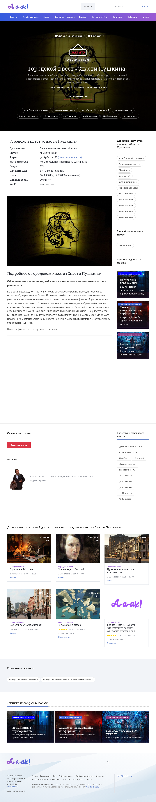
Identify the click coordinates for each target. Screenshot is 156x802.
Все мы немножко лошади (26, 624)
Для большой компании (36, 110)
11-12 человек (110, 116)
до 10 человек (90, 116)
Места (146, 17)
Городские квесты (28, 116)
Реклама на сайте (48, 776)
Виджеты (100, 776)
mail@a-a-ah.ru (92, 787)
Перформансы (30, 17)
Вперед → (14, 633)
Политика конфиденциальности (77, 779)
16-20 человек (51, 116)
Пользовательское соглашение (46, 779)
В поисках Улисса (69, 624)
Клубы (82, 17)
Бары (46, 17)
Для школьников (123, 110)
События (132, 17)
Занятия (117, 17)
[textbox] (64, 4)
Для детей (103, 110)
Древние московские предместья (120, 571)
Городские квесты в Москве (23, 679)
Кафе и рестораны (64, 17)
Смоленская (125, 245)
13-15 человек (129, 116)
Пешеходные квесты (65, 110)
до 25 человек (70, 116)
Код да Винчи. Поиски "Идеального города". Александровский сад (121, 628)
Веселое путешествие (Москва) (90, 87)
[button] (109, 198)
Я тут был (96, 35)
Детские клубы (100, 17)
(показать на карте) (70, 157)
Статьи (35, 776)
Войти (145, 6)
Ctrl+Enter (12, 786)
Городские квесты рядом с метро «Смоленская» (68, 679)
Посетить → (64, 637)
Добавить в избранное (70, 35)
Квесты (14, 17)
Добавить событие (84, 776)
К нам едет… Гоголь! (71, 569)
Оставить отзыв (78, 96)
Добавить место (66, 776)
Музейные (87, 110)
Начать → (14, 577)
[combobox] (64, 6)
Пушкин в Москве (21, 569)
